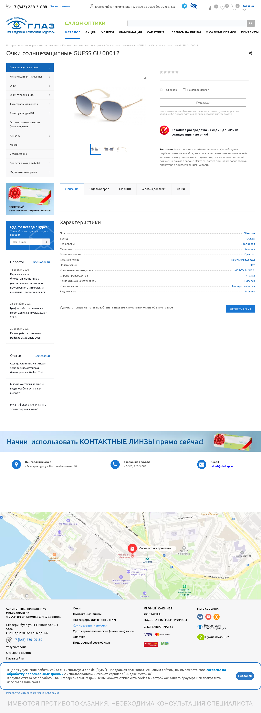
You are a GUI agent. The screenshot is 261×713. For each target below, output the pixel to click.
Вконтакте (200, 617)
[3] (169, 72)
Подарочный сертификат (91, 642)
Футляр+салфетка (243, 286)
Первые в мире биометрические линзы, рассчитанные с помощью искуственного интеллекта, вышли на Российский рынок (28, 283)
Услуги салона (16, 647)
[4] (173, 72)
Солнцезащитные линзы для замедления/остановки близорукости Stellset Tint (28, 368)
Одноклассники (216, 617)
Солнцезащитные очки (90, 625)
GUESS (251, 238)
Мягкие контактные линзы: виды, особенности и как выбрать (27, 388)
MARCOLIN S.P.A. (244, 270)
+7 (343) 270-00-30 (27, 640)
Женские (249, 233)
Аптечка (79, 637)
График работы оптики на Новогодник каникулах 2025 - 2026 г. (28, 312)
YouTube (208, 617)
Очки (77, 608)
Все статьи (42, 356)
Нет (252, 265)
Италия (250, 275)
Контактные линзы (87, 614)
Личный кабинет (158, 608)
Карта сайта (15, 658)
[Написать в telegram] (184, 6)
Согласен (245, 676)
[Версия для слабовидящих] (193, 6)
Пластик (249, 254)
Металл (250, 249)
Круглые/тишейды (243, 259)
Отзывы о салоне (19, 652)
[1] (162, 72)
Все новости (41, 262)
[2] (165, 72)
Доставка (152, 614)
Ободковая (247, 243)
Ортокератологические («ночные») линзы (104, 631)
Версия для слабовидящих (212, 627)
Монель (250, 291)
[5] (177, 72)
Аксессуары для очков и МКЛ (94, 619)
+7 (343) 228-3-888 (29, 6)
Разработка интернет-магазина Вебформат (32, 693)
